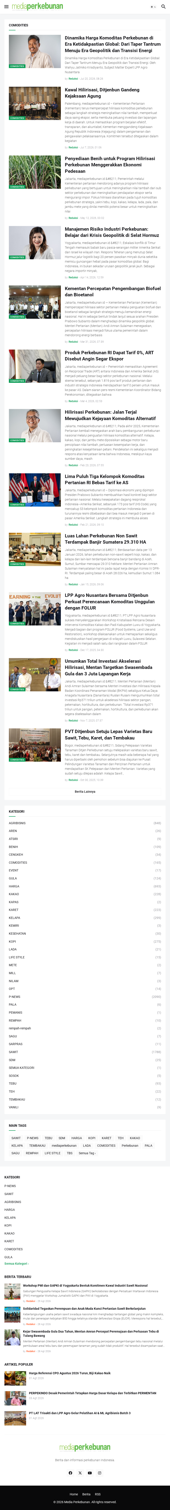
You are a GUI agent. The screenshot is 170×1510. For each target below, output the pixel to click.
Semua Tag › (87, 1153)
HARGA (76, 1138)
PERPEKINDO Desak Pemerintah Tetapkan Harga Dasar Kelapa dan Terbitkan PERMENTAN (92, 1393)
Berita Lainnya (85, 791)
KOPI (91, 1138)
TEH (121, 1138)
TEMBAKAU (37, 1145)
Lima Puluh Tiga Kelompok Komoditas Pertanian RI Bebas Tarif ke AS (105, 479)
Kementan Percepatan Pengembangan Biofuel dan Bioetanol (113, 291)
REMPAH (32, 1153)
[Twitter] (80, 1473)
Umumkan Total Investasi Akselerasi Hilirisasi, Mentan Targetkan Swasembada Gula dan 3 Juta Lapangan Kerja (108, 667)
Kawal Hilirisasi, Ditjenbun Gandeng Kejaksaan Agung (102, 93)
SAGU (15, 1153)
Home (74, 1494)
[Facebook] (70, 1473)
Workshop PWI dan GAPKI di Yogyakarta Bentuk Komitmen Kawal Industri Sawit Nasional (85, 1285)
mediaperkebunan (64, 1145)
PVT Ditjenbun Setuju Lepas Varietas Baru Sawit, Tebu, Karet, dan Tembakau (108, 734)
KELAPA (17, 1145)
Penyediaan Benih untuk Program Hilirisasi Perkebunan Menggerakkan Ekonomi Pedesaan (110, 165)
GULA (8, 1257)
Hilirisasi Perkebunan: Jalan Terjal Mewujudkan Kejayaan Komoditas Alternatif (110, 415)
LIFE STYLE (52, 1153)
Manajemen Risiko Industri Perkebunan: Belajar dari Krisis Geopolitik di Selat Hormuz (112, 232)
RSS (97, 1494)
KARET (106, 1138)
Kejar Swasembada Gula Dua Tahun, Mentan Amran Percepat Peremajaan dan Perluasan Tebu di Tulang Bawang (91, 1333)
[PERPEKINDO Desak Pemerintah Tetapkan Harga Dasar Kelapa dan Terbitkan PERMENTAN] (15, 1398)
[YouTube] (90, 1473)
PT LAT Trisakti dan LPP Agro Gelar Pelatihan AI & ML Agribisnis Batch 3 (80, 1413)
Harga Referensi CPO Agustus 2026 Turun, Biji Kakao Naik (69, 1373)
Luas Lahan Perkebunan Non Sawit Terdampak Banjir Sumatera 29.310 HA (105, 539)
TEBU (48, 1138)
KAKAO (135, 1138)
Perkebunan (130, 1145)
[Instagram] (99, 1473)
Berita (86, 1494)
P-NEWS (32, 1138)
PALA (148, 1145)
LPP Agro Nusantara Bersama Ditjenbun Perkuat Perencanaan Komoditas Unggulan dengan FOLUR (110, 602)
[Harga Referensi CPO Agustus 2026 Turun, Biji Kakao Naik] (15, 1378)
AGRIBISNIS (12, 1202)
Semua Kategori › (16, 1263)
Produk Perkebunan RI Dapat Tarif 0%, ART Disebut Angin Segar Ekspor (109, 356)
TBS (69, 1153)
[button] (6, 7)
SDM (62, 1138)
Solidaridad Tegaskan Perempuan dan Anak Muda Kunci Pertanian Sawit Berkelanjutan (84, 1308)
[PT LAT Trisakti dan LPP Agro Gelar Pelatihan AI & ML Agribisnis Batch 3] (15, 1418)
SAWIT (16, 1138)
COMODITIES (106, 1145)
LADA (87, 1145)
